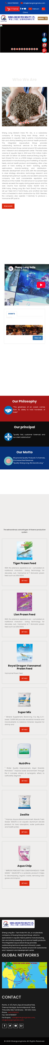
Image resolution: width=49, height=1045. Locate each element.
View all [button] (37, 338)
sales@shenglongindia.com (23, 1017)
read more (8, 206)
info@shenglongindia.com (34, 3)
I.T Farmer (14, 9)
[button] (43, 18)
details (24, 581)
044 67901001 (13, 3)
